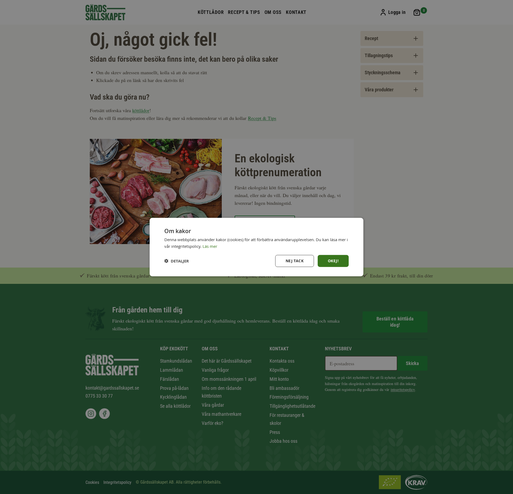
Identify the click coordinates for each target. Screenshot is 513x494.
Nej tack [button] (295, 260)
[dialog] (256, 247)
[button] (176, 260)
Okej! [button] (333, 260)
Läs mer (210, 246)
